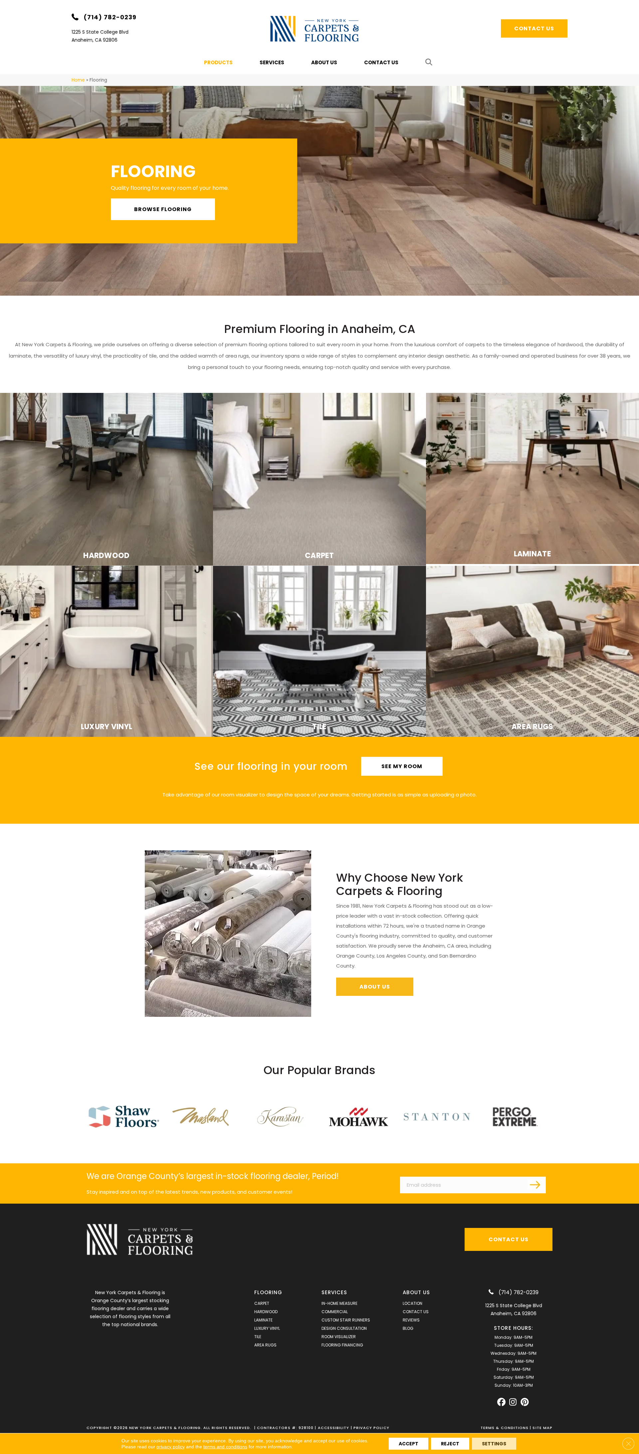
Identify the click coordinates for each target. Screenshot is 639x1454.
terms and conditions (225, 1446)
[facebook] (501, 1402)
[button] (430, 62)
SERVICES (334, 1292)
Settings (494, 1443)
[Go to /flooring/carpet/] (319, 479)
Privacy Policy (371, 1427)
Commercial (334, 1311)
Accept (408, 1443)
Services (272, 62)
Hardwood (266, 1311)
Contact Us (381, 62)
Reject (450, 1443)
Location (412, 1303)
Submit (536, 1184)
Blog (408, 1328)
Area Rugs (265, 1345)
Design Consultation (344, 1328)
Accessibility (333, 1427)
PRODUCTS (218, 62)
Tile (257, 1336)
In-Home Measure (339, 1303)
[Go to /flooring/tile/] (319, 651)
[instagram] (513, 1402)
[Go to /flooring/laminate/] (532, 478)
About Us (324, 62)
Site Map (542, 1427)
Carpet (261, 1303)
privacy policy (170, 1446)
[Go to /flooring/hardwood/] (106, 479)
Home (78, 80)
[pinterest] (525, 1402)
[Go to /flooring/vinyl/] (106, 651)
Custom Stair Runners (345, 1320)
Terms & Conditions (505, 1427)
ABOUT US (416, 1292)
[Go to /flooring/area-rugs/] (532, 651)
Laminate (263, 1320)
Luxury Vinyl (267, 1328)
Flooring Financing (342, 1345)
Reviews (411, 1320)
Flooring (268, 1292)
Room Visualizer (338, 1336)
